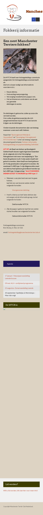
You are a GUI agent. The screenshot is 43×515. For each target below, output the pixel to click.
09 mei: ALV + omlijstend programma (19, 283)
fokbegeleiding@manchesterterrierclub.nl (24, 232)
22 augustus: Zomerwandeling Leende (19, 288)
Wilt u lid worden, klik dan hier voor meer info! (20, 490)
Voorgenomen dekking (20, 190)
